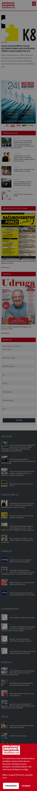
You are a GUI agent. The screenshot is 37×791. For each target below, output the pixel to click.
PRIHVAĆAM (11, 786)
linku (26, 769)
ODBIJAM (26, 786)
